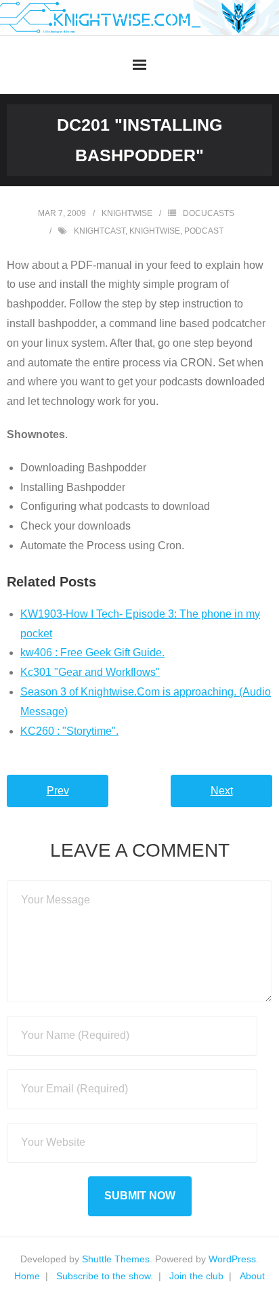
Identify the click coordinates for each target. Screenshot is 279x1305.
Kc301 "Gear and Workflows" (90, 672)
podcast (203, 231)
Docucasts (208, 213)
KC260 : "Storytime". (69, 731)
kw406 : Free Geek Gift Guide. (92, 652)
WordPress (232, 1259)
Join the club (196, 1275)
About (252, 1275)
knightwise (127, 213)
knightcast (99, 231)
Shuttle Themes (116, 1259)
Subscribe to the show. (104, 1275)
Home (27, 1275)
